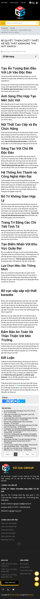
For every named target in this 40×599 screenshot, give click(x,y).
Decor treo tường (26, 570)
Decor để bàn (25, 567)
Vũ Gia (16, 385)
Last (32, 454)
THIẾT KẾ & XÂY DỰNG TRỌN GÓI (9, 565)
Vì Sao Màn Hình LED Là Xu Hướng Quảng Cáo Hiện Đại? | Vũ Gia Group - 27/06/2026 (21, 426)
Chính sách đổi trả (7, 530)
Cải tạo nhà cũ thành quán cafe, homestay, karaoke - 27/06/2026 (18, 422)
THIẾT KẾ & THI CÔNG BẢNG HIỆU (9, 570)
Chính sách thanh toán (9, 527)
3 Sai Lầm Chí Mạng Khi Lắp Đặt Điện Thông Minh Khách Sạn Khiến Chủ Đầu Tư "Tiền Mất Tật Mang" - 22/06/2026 (20, 435)
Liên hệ (23, 2)
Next (27, 454)
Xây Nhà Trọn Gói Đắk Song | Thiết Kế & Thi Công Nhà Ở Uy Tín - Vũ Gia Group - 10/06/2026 (20, 449)
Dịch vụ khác (14, 2)
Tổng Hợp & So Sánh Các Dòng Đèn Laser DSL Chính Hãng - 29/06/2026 (19, 415)
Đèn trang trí (24, 564)
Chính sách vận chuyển (9, 523)
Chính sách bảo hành (8, 533)
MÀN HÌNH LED (25, 574)
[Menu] (3, 23)
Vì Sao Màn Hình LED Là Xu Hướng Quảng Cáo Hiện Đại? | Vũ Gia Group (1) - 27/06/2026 (21, 419)
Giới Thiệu (4, 2)
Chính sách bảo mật (8, 536)
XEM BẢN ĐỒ (10, 582)
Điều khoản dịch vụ (7, 540)
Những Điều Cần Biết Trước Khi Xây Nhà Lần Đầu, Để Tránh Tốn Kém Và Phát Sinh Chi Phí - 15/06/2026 (20, 441)
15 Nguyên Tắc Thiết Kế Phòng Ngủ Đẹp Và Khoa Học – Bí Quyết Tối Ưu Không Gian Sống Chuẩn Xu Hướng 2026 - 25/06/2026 (20, 430)
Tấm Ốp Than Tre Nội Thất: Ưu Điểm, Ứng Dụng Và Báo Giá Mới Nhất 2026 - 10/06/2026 (20, 445)
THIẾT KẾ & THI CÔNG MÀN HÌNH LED (9, 576)
